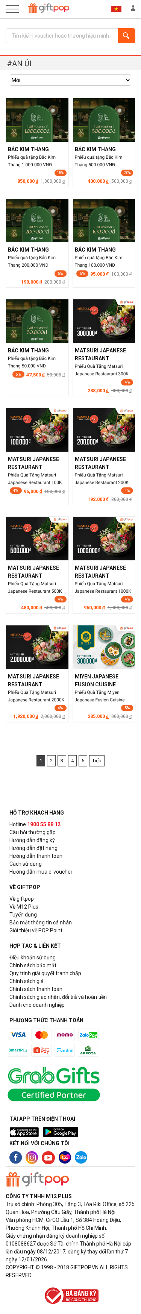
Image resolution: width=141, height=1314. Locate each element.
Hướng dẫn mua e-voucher (41, 872)
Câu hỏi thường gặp (32, 832)
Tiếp (97, 760)
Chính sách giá (26, 981)
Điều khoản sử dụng (32, 957)
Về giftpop (21, 899)
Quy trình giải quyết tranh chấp (45, 973)
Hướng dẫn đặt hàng (33, 848)
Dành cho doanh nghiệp (37, 1005)
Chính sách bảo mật (32, 965)
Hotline (35, 824)
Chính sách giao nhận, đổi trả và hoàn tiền (58, 997)
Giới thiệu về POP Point (35, 930)
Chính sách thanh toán (35, 989)
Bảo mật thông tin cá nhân (40, 922)
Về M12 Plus (23, 907)
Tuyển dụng (23, 915)
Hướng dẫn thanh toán (35, 856)
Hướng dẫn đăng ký (32, 840)
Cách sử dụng (25, 864)
